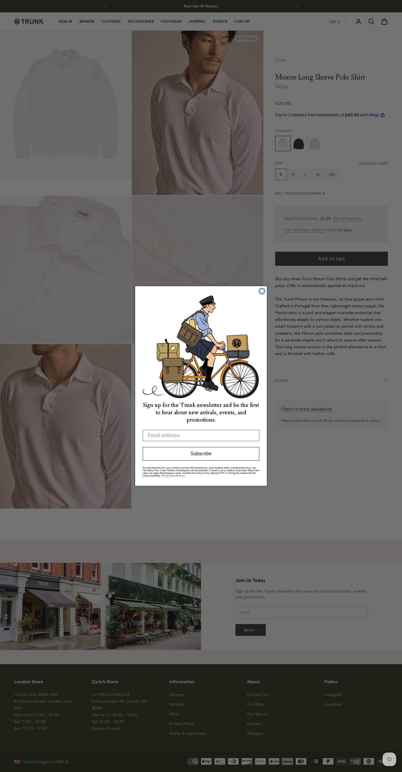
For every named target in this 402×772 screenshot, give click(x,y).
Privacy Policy (168, 475)
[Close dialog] (262, 291)
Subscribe (201, 453)
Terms (181, 475)
